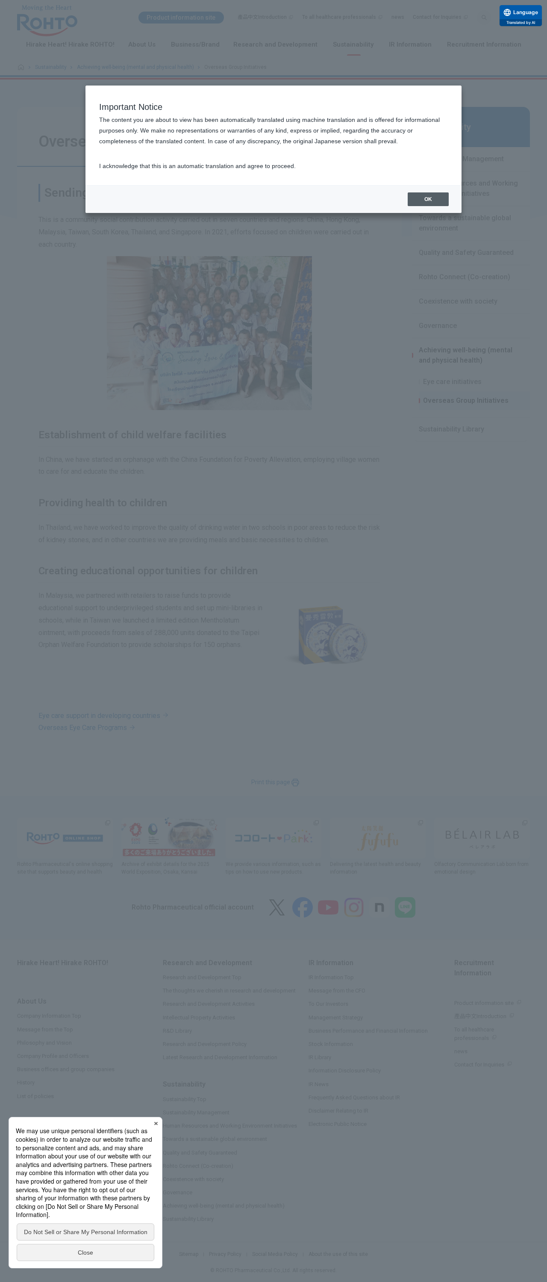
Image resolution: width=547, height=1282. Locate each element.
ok (428, 199)
